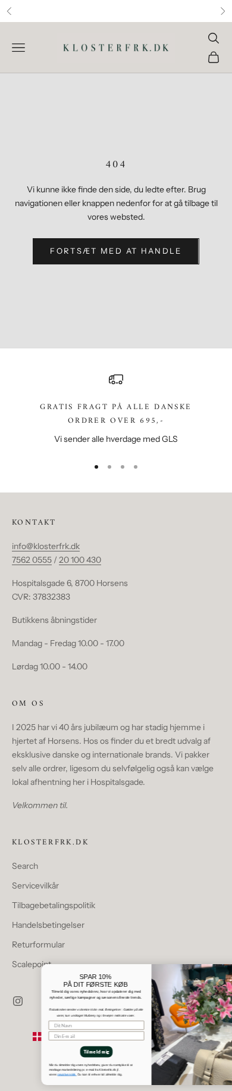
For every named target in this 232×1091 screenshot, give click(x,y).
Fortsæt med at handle (115, 250)
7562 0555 (32, 559)
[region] (116, 409)
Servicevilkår (35, 885)
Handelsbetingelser (48, 924)
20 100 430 (80, 559)
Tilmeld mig (65, 1051)
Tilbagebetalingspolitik (53, 905)
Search (25, 866)
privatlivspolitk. (35, 1074)
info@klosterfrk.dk (46, 546)
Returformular (38, 944)
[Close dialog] (225, 968)
